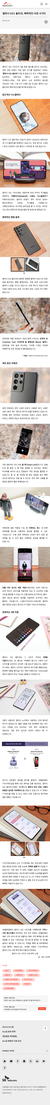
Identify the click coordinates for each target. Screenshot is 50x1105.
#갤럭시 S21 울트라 (11, 979)
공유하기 (46, 22)
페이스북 (17, 1061)
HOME (4, 965)
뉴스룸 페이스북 (4, 1067)
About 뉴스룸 (8, 1027)
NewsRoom (7, 5)
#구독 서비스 (28, 979)
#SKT (7, 970)
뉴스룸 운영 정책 (8, 1032)
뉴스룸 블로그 (43, 1061)
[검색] (41, 4)
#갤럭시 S (19, 975)
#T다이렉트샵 (32, 970)
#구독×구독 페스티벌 (11, 984)
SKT (8, 4)
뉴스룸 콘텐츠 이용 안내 (11, 1041)
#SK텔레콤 (18, 970)
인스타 (24, 1061)
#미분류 (27, 984)
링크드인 (37, 1061)
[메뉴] (46, 4)
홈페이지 (4, 1061)
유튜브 (11, 1061)
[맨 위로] (45, 1028)
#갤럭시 (7, 975)
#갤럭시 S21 (33, 975)
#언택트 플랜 (9, 988)
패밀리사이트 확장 (25, 1051)
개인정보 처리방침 (9, 1036)
